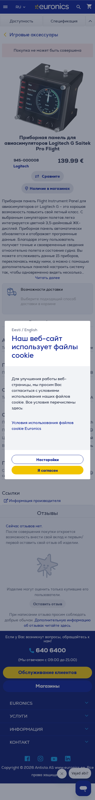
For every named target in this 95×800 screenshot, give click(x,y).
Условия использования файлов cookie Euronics (43, 425)
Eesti (16, 329)
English (30, 329)
